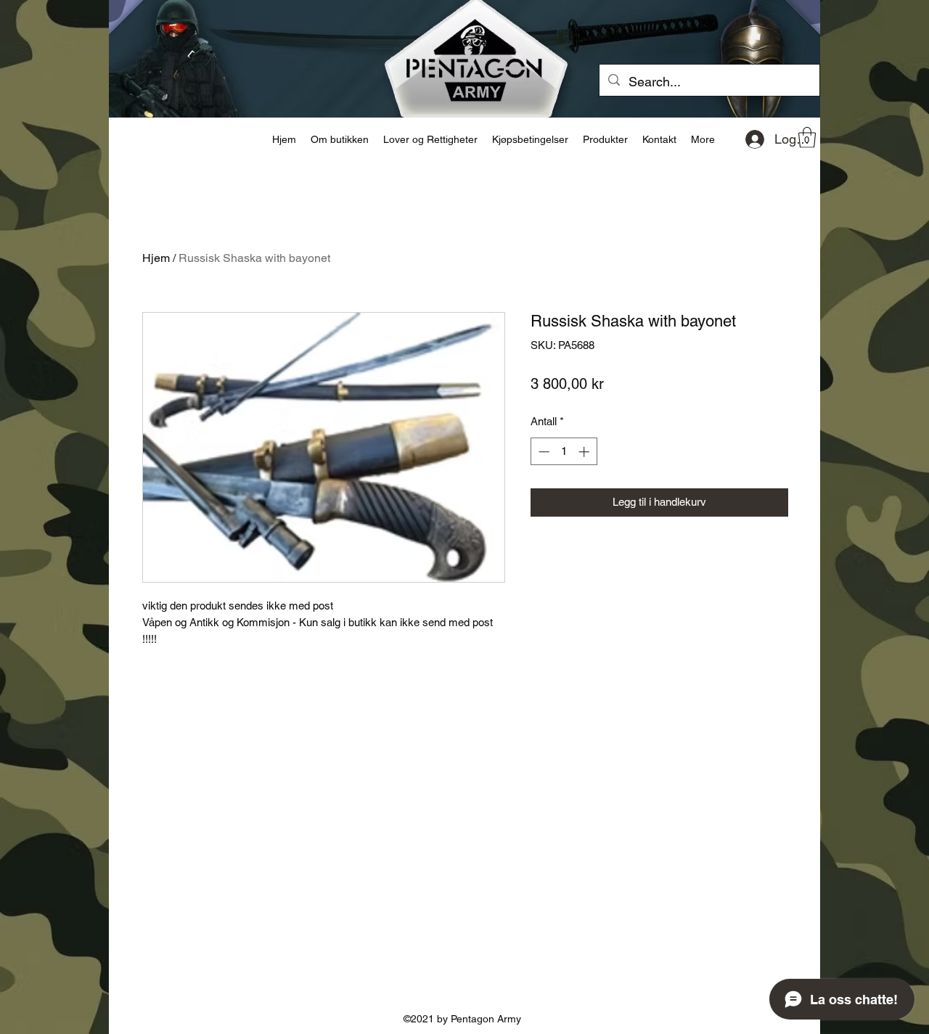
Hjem (156, 258)
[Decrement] (542, 451)
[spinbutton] (564, 451)
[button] (807, 137)
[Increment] (585, 451)
